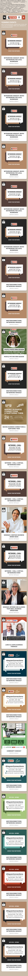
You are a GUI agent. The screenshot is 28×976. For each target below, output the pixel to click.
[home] (12, 17)
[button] (19, 17)
